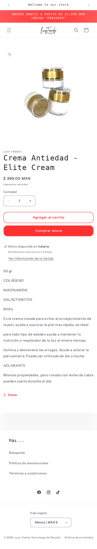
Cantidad (10, 192)
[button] (9, 30)
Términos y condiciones (28, 473)
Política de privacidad (79, 537)
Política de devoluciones (28, 463)
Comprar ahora (48, 230)
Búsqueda (17, 453)
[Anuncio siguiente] (89, 5)
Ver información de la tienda (31, 258)
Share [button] (12, 395)
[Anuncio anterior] (8, 5)
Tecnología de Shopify (46, 537)
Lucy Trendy (23, 537)
